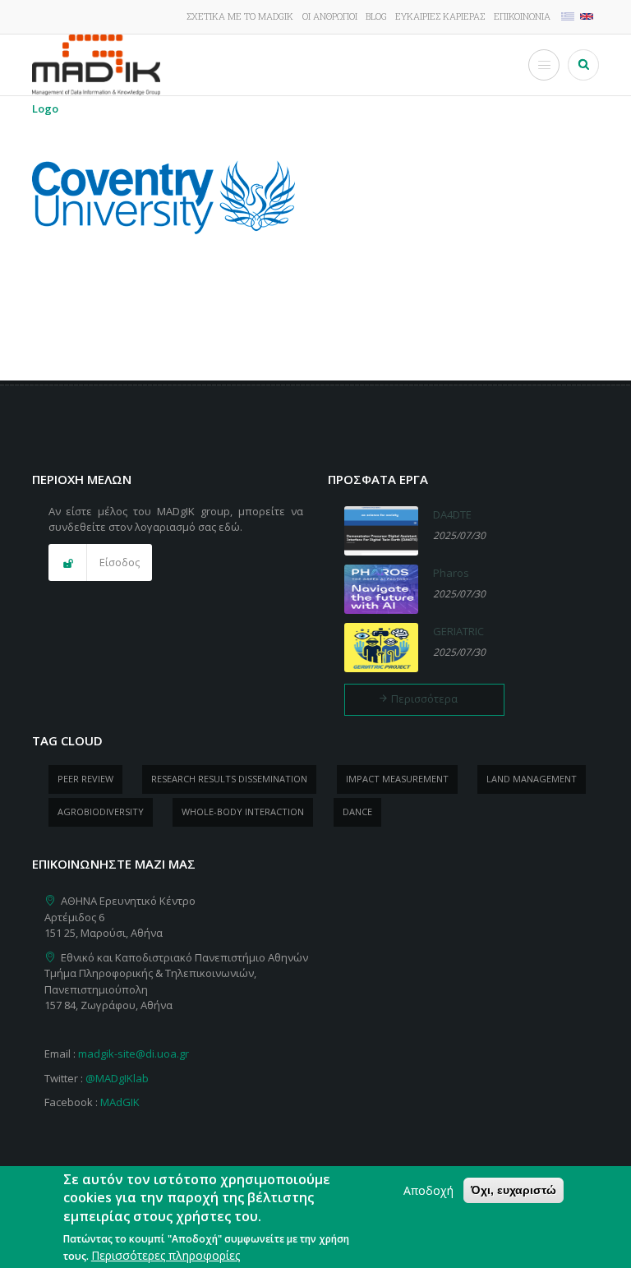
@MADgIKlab (117, 1078)
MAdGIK (120, 1102)
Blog (376, 16)
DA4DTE (452, 514)
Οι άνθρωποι (329, 16)
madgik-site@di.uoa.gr (133, 1053)
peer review (85, 778)
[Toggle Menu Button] (544, 65)
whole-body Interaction (243, 811)
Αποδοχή (428, 1190)
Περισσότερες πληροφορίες (165, 1255)
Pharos (451, 572)
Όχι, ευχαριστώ (513, 1190)
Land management (531, 778)
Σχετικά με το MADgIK (240, 16)
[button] (100, 563)
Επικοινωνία (522, 16)
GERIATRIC (458, 631)
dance (357, 811)
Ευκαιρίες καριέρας (440, 16)
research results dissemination (229, 778)
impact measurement (397, 778)
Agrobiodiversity (101, 811)
